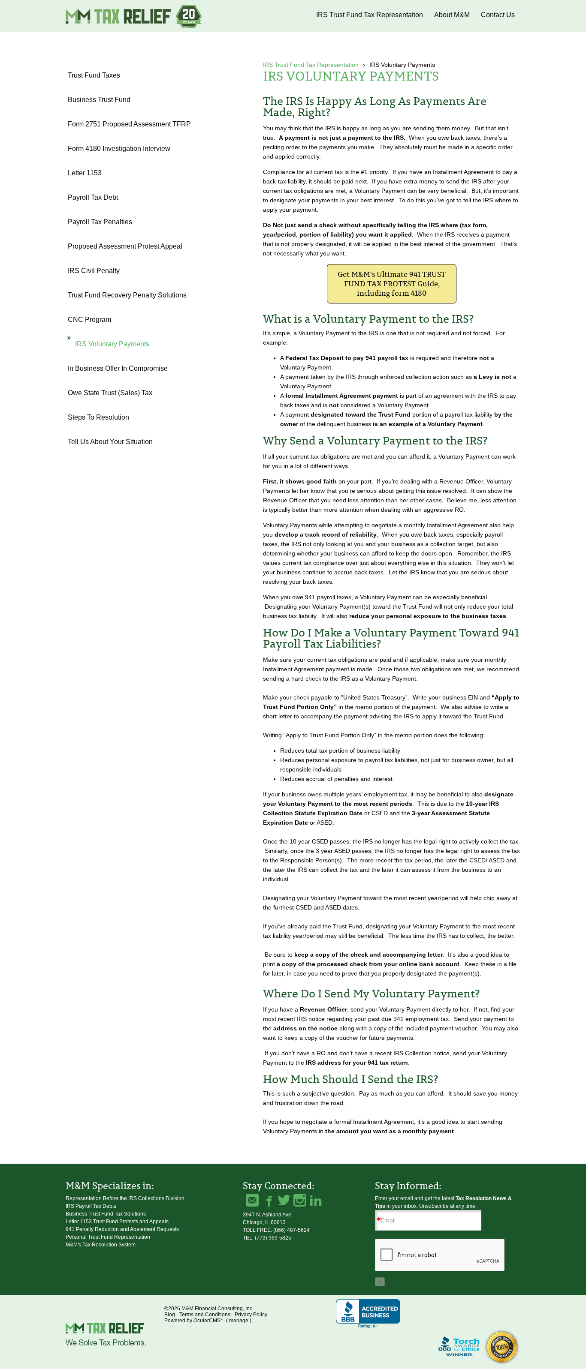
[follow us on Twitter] (284, 1200)
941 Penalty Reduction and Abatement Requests (122, 1229)
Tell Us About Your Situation (110, 441)
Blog (169, 1315)
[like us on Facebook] (268, 1200)
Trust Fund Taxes (94, 75)
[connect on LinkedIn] (315, 1200)
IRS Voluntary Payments (112, 344)
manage (238, 1321)
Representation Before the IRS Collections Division (125, 1198)
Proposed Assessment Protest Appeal (125, 246)
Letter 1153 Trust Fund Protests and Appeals (117, 1222)
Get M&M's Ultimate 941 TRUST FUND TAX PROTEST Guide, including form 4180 (392, 284)
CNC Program (89, 319)
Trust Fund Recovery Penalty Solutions (127, 295)
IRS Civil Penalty (94, 270)
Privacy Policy (251, 1315)
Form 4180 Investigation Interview (119, 148)
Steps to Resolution (98, 417)
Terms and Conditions (204, 1315)
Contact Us (498, 14)
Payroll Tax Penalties (100, 221)
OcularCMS (207, 1321)
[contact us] (252, 1200)
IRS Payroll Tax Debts (91, 1206)
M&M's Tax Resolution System (101, 1245)
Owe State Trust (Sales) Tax (110, 392)
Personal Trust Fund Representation (108, 1237)
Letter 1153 (85, 173)
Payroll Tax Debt (93, 197)
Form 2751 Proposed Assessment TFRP (129, 124)
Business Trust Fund (99, 99)
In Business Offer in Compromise (118, 368)
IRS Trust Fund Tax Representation (369, 14)
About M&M (452, 14)
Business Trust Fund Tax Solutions (106, 1214)
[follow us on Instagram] (299, 1200)
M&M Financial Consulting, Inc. (134, 16)
